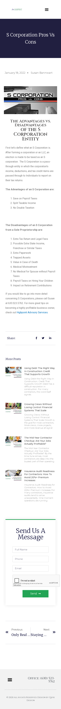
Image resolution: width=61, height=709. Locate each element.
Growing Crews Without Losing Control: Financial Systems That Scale (38, 407)
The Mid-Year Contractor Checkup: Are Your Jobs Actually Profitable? (38, 440)
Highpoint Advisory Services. (32, 312)
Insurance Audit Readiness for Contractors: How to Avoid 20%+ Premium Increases (39, 476)
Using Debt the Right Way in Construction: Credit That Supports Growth (39, 371)
